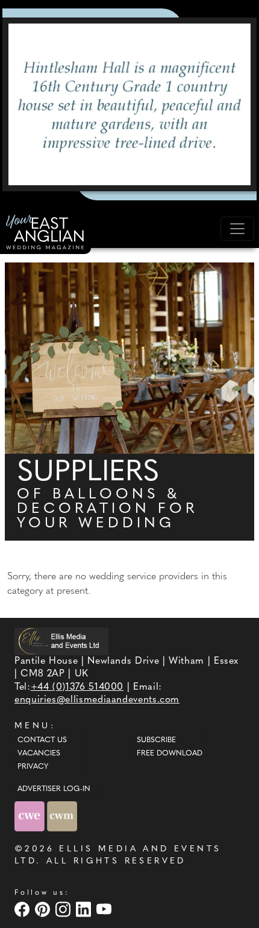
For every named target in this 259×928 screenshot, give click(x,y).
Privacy (32, 767)
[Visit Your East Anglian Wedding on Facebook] (23, 909)
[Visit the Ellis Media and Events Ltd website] (61, 641)
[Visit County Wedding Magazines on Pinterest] (44, 909)
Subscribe (156, 740)
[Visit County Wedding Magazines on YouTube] (105, 909)
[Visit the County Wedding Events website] (30, 816)
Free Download (169, 753)
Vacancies (38, 753)
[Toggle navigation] (237, 229)
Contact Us (42, 740)
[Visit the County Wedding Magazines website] (62, 816)
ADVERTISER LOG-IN (53, 789)
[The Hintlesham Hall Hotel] (129, 104)
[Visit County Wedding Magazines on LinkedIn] (85, 909)
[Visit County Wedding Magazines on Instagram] (64, 909)
